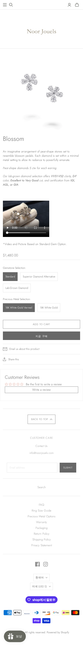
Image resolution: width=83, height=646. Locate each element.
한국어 (40, 577)
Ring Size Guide (41, 510)
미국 (39, 586)
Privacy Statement (41, 545)
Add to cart (41, 324)
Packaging (41, 528)
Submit (68, 467)
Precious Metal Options (41, 516)
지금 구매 (41, 336)
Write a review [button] (41, 389)
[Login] (69, 5)
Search (41, 487)
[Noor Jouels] (41, 28)
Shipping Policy (41, 539)
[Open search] (11, 5)
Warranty (41, 522)
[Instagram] (45, 564)
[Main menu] (5, 5)
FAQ (41, 505)
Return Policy (41, 534)
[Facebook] (37, 564)
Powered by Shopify (58, 632)
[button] (42, 419)
